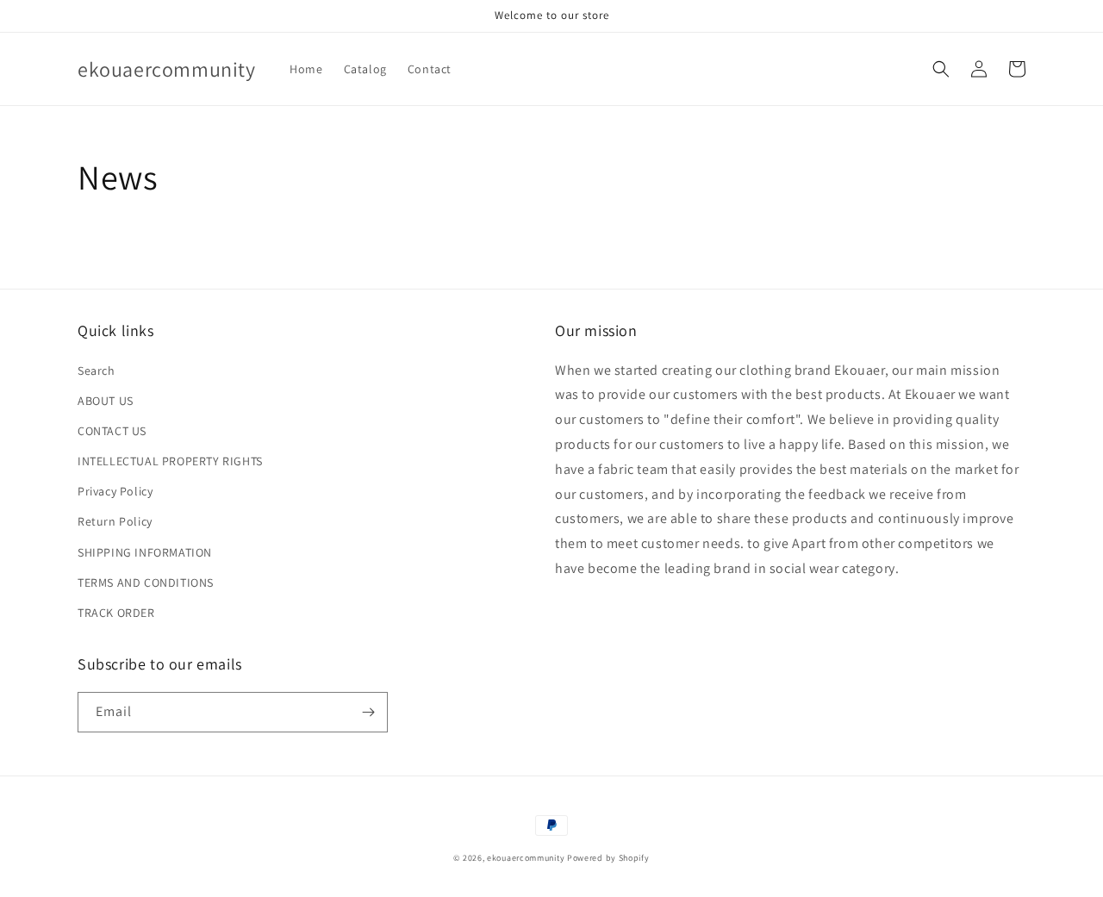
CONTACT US (112, 431)
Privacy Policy (115, 491)
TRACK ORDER (116, 612)
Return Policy (115, 521)
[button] (941, 69)
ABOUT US (106, 400)
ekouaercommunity (525, 857)
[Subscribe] (368, 712)
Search (96, 370)
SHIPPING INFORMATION (145, 552)
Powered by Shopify (608, 857)
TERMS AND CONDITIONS (146, 582)
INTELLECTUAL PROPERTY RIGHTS (170, 461)
